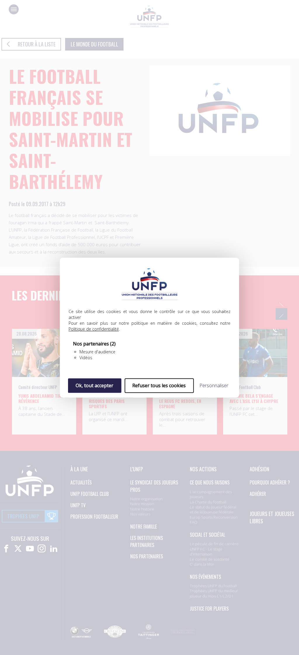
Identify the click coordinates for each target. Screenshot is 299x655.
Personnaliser (213, 385)
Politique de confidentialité (94, 329)
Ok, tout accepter (94, 385)
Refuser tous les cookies (159, 385)
